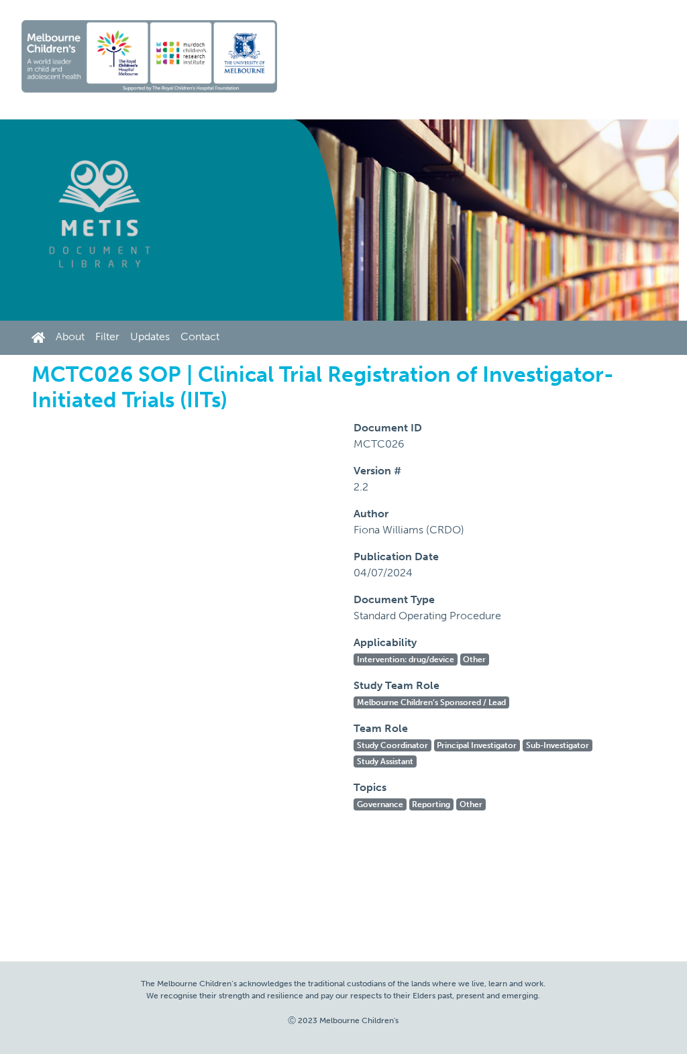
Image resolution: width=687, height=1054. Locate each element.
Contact (199, 336)
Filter (107, 336)
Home (41, 338)
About (70, 336)
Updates (150, 336)
